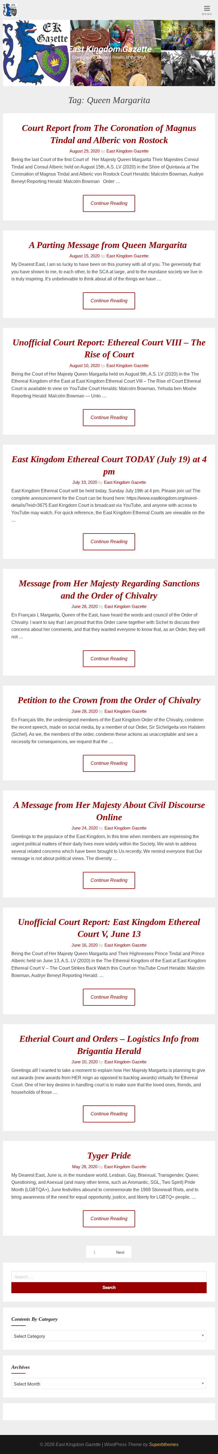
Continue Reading (109, 203)
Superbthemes (164, 1444)
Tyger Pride (109, 1155)
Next (120, 1252)
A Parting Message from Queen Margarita (109, 245)
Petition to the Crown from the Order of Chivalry (109, 700)
